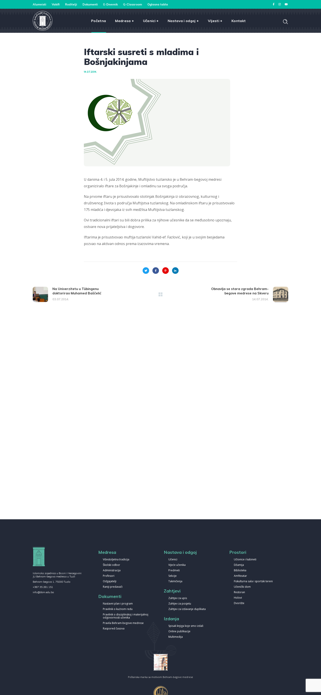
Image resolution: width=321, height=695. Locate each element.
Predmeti (174, 570)
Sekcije (172, 576)
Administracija (112, 570)
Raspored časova (113, 628)
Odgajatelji (109, 581)
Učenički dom (242, 587)
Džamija (239, 565)
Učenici (172, 559)
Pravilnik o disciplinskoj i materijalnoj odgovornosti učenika (125, 616)
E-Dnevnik (110, 4)
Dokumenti (90, 4)
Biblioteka (240, 570)
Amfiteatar (240, 576)
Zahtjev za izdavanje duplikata (187, 609)
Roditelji (71, 4)
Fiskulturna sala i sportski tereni (253, 581)
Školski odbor (111, 565)
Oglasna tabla (157, 4)
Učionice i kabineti (245, 559)
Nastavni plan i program (118, 603)
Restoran (239, 592)
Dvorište (239, 603)
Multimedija (175, 637)
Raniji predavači (113, 587)
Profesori (108, 576)
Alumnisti (39, 4)
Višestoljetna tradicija (116, 559)
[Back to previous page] (160, 294)
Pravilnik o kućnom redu (118, 609)
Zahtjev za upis (177, 598)
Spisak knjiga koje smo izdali (185, 626)
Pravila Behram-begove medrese (123, 623)
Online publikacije (179, 631)
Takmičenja (175, 581)
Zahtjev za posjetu (179, 603)
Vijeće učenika (177, 565)
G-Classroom (132, 4)
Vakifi (56, 4)
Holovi (238, 597)
